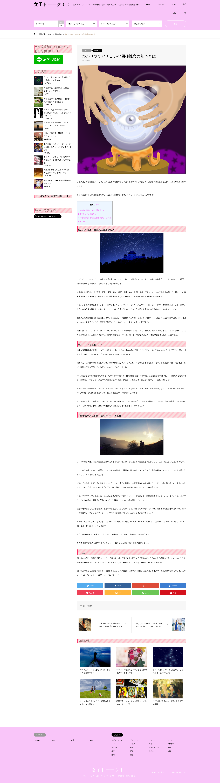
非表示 (96, 205)
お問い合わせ (130, 776)
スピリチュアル (117, 740)
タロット (152, 740)
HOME (147, 4)
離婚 (113, 755)
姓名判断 (115, 747)
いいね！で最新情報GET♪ (52, 196)
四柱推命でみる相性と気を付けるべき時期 (94, 218)
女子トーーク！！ (110, 770)
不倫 (150, 744)
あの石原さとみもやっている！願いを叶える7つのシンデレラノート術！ (58, 147)
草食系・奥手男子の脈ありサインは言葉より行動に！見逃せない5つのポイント (58, 113)
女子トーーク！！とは (91, 776)
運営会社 (121, 776)
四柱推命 (97, 50)
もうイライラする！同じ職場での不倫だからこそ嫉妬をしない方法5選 (58, 160)
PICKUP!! (161, 4)
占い (175, 13)
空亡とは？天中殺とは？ (88, 214)
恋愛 (174, 4)
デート (170, 740)
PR (185, 13)
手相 (169, 747)
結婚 (169, 751)
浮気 (131, 751)
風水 (131, 755)
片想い (151, 751)
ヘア (113, 744)
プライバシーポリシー (108, 776)
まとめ (81, 221)
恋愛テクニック (154, 747)
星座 (113, 751)
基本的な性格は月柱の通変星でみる (92, 210)
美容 (184, 4)
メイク (132, 744)
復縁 (131, 747)
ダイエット (134, 740)
